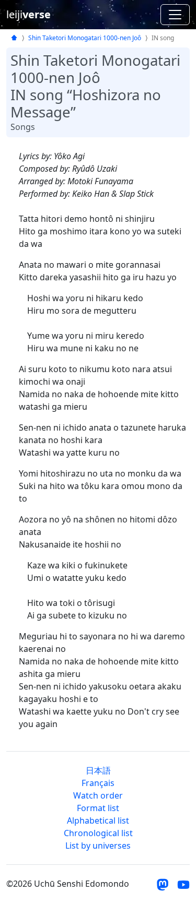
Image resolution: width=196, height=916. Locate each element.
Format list (98, 808)
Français (98, 783)
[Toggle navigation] (175, 14)
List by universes (98, 845)
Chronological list (98, 833)
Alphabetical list (98, 820)
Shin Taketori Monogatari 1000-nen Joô (84, 37)
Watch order (98, 795)
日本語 (98, 770)
